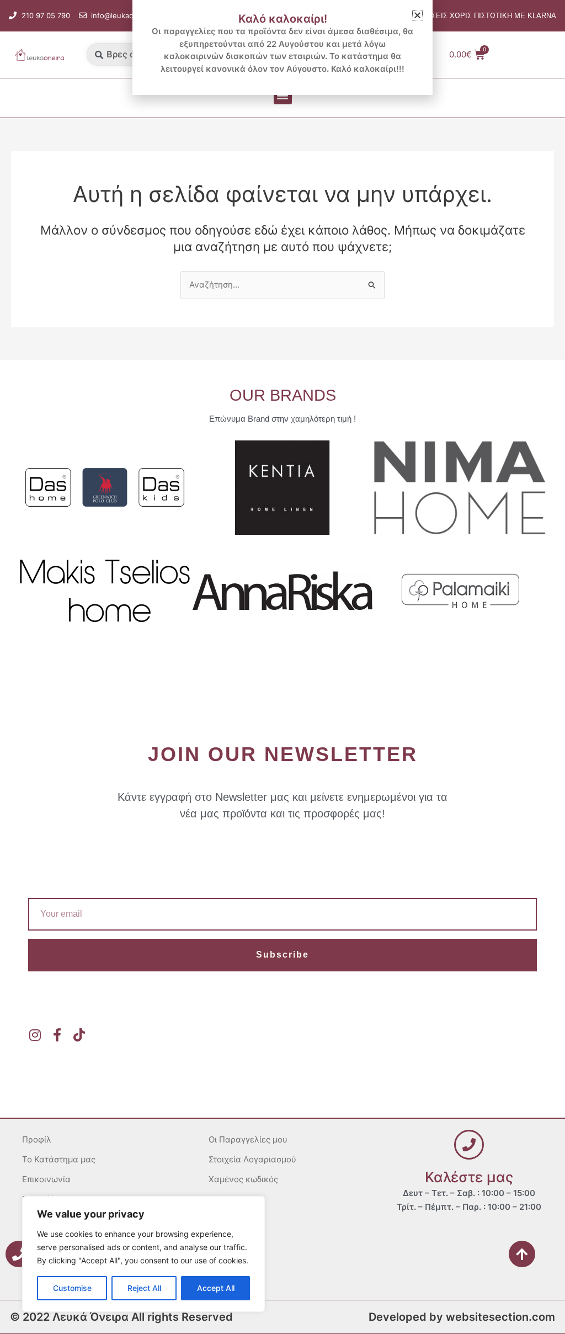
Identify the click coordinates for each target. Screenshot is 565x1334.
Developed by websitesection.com (462, 1317)
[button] (283, 95)
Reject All (144, 1288)
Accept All (215, 1288)
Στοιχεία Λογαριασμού (252, 1159)
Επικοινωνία (46, 1179)
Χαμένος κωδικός (243, 1179)
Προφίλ (36, 1139)
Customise (72, 1288)
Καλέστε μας (469, 1177)
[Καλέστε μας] (469, 1145)
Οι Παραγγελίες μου (248, 1139)
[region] (143, 1254)
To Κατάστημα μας (58, 1159)
